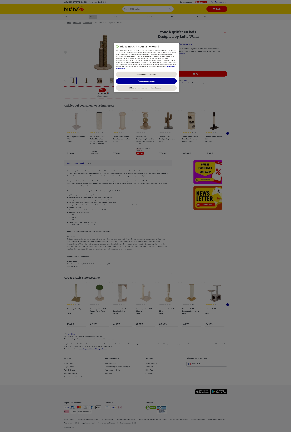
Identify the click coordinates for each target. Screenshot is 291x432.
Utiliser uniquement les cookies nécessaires (146, 88)
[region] (146, 67)
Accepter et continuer (146, 81)
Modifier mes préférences (146, 74)
